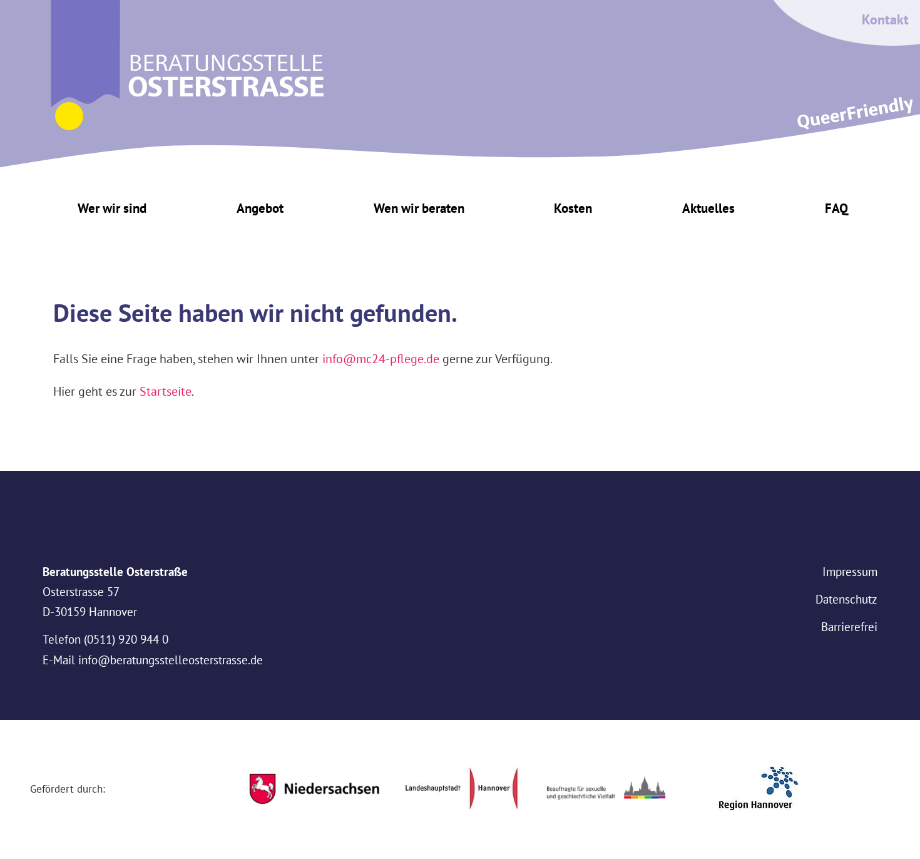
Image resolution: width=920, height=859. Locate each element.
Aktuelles (708, 208)
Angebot (260, 208)
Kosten (573, 208)
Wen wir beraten (419, 208)
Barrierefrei (849, 626)
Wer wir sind (112, 208)
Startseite (166, 391)
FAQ (836, 208)
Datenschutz (846, 599)
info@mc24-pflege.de (380, 358)
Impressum (849, 571)
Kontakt (885, 19)
